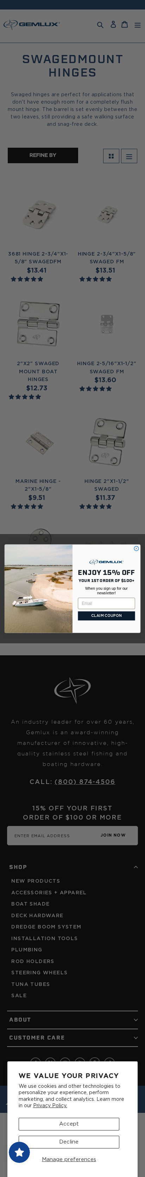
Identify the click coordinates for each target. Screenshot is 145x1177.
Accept (69, 1124)
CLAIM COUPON (106, 616)
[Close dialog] (136, 548)
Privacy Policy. (50, 1105)
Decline (68, 1142)
